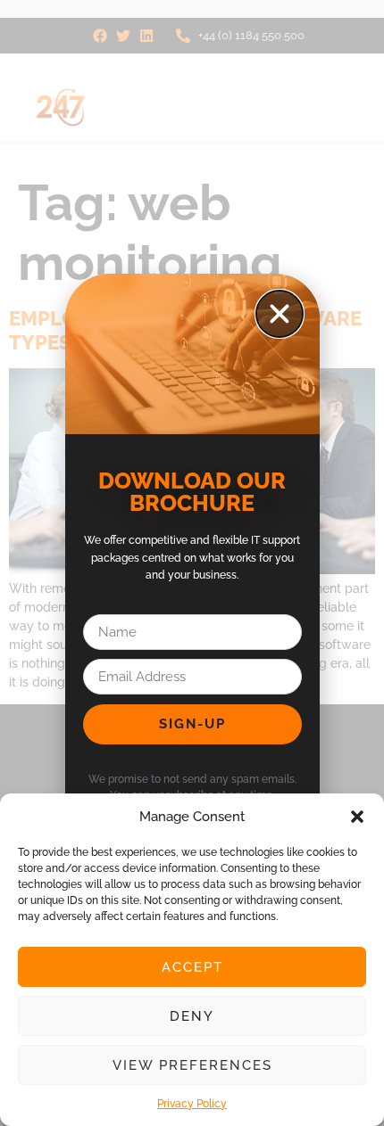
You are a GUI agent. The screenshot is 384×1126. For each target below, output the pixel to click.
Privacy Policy (192, 1103)
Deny (192, 1016)
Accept (192, 967)
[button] (357, 817)
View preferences (192, 1065)
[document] (192, 563)
